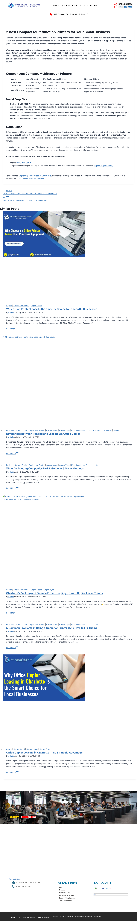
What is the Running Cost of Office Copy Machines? (25, 199)
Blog (60, 887)
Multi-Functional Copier (81, 430)
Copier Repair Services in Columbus (35, 176)
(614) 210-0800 (23, 163)
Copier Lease (36, 306)
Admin (11, 312)
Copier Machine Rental (66, 895)
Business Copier (13, 430)
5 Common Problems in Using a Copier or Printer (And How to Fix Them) (51, 628)
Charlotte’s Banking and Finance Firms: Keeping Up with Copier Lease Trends (54, 593)
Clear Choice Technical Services (30, 179)
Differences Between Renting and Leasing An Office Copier (43, 433)
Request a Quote (71, 5)
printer (116, 430)
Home (56, 5)
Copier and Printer (21, 306)
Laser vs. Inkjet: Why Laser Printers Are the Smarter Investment (30, 192)
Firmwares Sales (64, 892)
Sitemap (55, 916)
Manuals (62, 890)
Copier (9, 306)
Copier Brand (52, 430)
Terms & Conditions (65, 901)
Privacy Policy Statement (67, 898)
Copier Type (64, 430)
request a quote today (103, 166)
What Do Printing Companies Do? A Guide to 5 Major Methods (45, 468)
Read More (12, 329)
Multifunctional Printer (102, 430)
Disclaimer (97, 916)
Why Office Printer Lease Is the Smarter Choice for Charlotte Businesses (51, 309)
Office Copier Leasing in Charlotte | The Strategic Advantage (44, 752)
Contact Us (90, 5)
